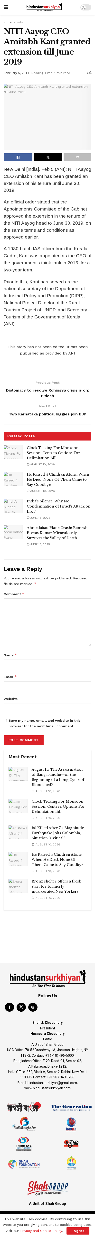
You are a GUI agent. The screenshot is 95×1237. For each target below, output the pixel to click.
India (20, 22)
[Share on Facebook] (18, 157)
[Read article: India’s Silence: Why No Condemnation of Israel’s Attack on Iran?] (13, 506)
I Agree (78, 1231)
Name (10, 655)
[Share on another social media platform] (77, 157)
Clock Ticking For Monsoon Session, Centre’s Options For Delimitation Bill (53, 453)
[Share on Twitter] (48, 157)
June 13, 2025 (39, 544)
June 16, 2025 (39, 517)
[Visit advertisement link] (47, 920)
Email (10, 676)
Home (8, 22)
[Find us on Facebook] (9, 1007)
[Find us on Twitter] (21, 1007)
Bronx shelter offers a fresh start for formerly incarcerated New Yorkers (56, 886)
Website (11, 699)
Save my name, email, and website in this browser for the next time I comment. (45, 723)
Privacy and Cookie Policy (41, 1231)
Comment (14, 594)
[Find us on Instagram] (33, 1007)
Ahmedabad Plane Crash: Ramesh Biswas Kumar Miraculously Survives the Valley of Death (57, 533)
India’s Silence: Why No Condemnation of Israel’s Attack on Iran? (58, 506)
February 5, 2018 (16, 73)
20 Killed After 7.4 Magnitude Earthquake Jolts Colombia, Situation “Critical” (58, 833)
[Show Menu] (6, 7)
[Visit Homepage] (44, 7)
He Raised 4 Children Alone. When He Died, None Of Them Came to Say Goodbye (58, 479)
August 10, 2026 (42, 464)
